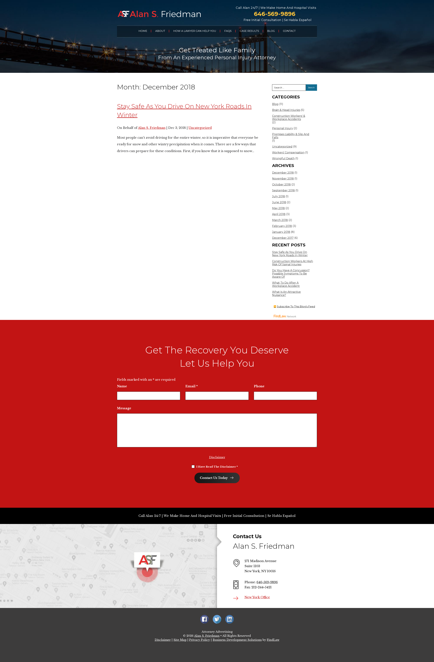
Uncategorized (200, 128)
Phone (259, 386)
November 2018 (283, 178)
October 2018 (281, 184)
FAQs (228, 31)
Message (124, 408)
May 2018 (278, 208)
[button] (430, 637)
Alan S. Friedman (151, 128)
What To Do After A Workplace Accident (286, 284)
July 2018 (278, 196)
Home (143, 31)
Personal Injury (282, 128)
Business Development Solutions (237, 640)
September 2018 (283, 190)
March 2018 (280, 220)
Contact (289, 31)
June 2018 (279, 202)
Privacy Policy (199, 640)
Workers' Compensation (288, 152)
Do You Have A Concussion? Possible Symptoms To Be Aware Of (291, 273)
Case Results (249, 31)
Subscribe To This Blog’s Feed (296, 306)
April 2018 (278, 214)
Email (191, 386)
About (160, 31)
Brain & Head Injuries (286, 110)
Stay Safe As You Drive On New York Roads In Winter (290, 253)
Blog (271, 31)
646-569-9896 (274, 13)
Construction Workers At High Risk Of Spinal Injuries (292, 263)
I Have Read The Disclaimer (217, 466)
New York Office (257, 597)
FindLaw (273, 640)
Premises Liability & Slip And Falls (290, 136)
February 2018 (282, 226)
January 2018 (281, 232)
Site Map (179, 640)
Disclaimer (217, 457)
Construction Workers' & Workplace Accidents (288, 117)
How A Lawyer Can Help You (194, 31)
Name (122, 386)
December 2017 (283, 237)
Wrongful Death (283, 158)
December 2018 (283, 172)
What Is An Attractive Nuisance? (286, 293)
